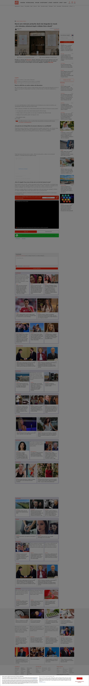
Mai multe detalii (35, 678)
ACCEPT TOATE (79, 678)
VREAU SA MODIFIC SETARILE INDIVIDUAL (79, 682)
